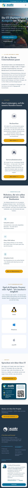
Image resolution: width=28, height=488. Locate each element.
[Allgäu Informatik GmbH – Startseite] (8, 5)
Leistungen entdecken (8, 37)
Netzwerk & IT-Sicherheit (20, 449)
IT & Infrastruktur (7, 446)
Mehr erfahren (13, 140)
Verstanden (14, 484)
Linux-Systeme (18, 452)
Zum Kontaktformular (8, 378)
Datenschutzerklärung (12, 480)
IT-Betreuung (4, 448)
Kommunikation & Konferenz (18, 454)
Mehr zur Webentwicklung (13, 271)
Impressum (21, 480)
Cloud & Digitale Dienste (6, 460)
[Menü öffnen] (25, 5)
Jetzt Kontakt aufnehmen (9, 416)
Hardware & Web (5, 450)
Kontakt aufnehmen (8, 41)
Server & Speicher (5, 453)
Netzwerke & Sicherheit (18, 447)
